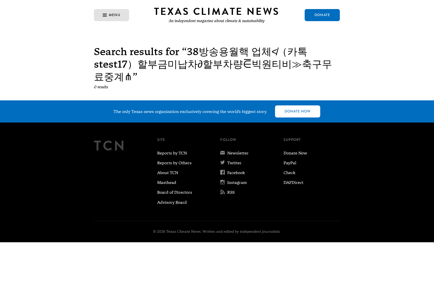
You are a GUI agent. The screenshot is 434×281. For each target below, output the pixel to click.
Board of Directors (174, 192)
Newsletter (234, 153)
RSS (227, 192)
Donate (322, 14)
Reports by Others (174, 163)
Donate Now (298, 111)
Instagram (233, 182)
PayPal (290, 163)
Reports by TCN (172, 153)
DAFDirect (293, 182)
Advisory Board (172, 202)
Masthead (166, 182)
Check (289, 172)
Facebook (232, 172)
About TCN (167, 172)
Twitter (231, 163)
